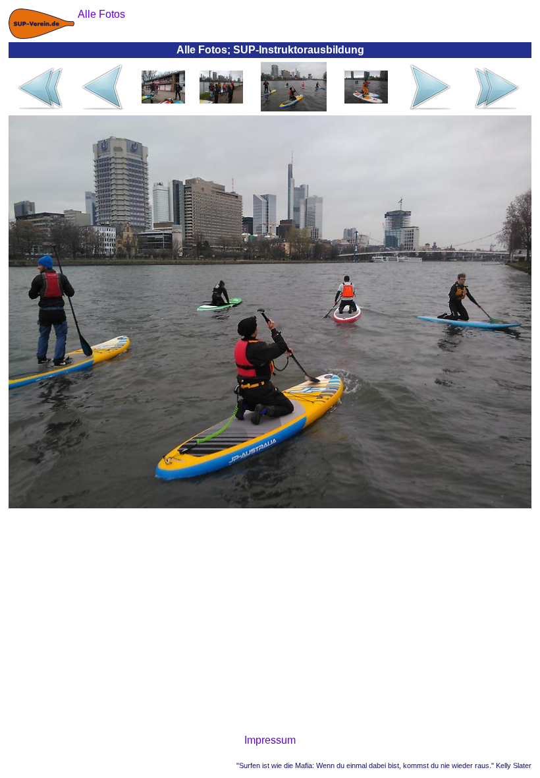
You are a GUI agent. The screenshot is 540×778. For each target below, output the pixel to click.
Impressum (270, 740)
